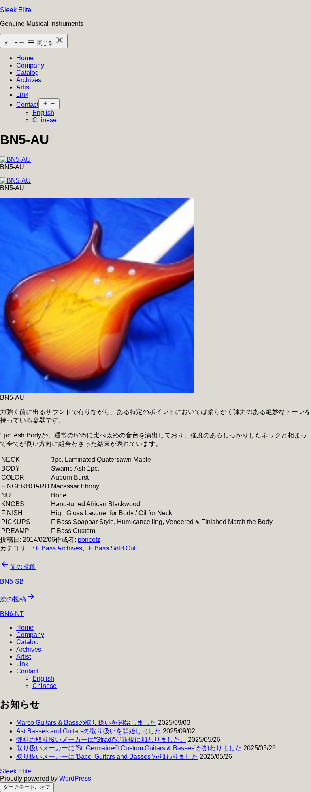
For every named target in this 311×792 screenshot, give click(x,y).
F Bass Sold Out (112, 548)
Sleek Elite (15, 9)
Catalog (27, 72)
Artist (23, 87)
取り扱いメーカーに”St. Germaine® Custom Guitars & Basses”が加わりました (129, 748)
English (43, 112)
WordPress (75, 778)
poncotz (89, 539)
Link (22, 94)
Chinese (44, 120)
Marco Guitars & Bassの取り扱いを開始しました (86, 722)
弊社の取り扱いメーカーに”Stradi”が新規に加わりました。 (101, 739)
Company (30, 65)
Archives (28, 79)
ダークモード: (20, 787)
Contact (27, 104)
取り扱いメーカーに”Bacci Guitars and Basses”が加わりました (107, 756)
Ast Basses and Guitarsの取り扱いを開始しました (88, 731)
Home (25, 58)
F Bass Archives (59, 548)
